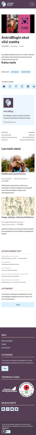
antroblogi (14, 72)
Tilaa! (18, 305)
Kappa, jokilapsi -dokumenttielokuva (18, 217)
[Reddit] (28, 86)
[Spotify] (16, 409)
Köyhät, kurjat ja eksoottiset (10, 276)
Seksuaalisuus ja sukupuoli (12, 280)
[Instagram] (8, 409)
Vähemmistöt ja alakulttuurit (10, 256)
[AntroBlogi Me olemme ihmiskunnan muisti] (8, 4)
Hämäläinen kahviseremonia (10, 264)
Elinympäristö (22, 178)
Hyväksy (6, 431)
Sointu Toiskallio (7, 178)
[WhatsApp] (10, 86)
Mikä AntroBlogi (7, 341)
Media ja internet (6, 274)
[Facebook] (16, 86)
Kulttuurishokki (6, 262)
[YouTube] (12, 409)
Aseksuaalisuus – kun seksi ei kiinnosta (14, 282)
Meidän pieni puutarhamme (14, 174)
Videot (21, 46)
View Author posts (10, 122)
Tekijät (4, 344)
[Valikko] (32, 4)
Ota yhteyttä (6, 347)
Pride (3, 280)
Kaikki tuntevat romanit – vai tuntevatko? (14, 258)
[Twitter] (22, 86)
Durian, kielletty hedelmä (9, 270)
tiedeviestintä (26, 72)
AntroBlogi (13, 46)
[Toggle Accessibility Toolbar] (4, 431)
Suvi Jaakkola (6, 222)
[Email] (4, 86)
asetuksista (5, 428)
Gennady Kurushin (17, 222)
